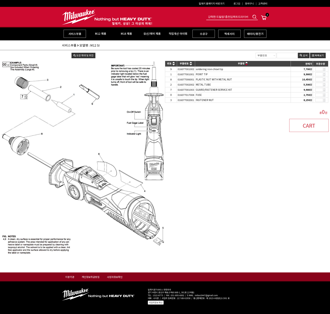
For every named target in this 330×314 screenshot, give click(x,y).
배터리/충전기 (255, 34)
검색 (254, 17)
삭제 (324, 70)
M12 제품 (100, 33)
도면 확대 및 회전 (85, 55)
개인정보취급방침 (91, 277)
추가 (324, 68)
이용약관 (69, 277)
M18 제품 (126, 33)
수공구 (204, 34)
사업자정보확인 (115, 277)
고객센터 (262, 3)
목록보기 (319, 55)
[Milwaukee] (107, 22)
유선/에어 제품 (152, 33)
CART (309, 125)
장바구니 (249, 3)
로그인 (237, 3)
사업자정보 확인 (156, 302)
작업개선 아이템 (178, 33)
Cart (263, 17)
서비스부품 (74, 34)
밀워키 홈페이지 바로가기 (211, 3)
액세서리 (229, 34)
